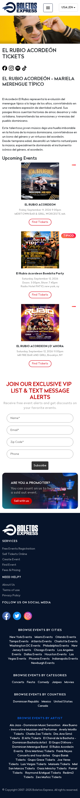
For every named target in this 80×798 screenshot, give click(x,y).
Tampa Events (19, 641)
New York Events (21, 637)
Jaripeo (57, 682)
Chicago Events (44, 650)
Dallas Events (33, 654)
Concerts (18, 682)
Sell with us (21, 501)
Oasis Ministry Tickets (52, 768)
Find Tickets (40, 222)
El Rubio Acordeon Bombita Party (40, 273)
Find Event (9, 564)
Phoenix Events (39, 658)
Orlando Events (65, 637)
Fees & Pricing (11, 570)
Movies (69, 682)
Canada (43, 706)
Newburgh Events (43, 663)
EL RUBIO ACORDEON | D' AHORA (40, 346)
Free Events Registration (18, 548)
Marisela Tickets (59, 764)
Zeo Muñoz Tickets (49, 777)
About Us (8, 584)
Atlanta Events (41, 641)
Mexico (46, 701)
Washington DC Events (24, 645)
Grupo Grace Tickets (41, 760)
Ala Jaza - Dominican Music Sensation (35, 725)
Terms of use (11, 590)
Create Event (11, 559)
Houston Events (56, 654)
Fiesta (31, 682)
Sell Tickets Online (14, 554)
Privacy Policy (11, 595)
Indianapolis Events (65, 658)
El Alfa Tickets (31, 738)
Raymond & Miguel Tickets (43, 773)
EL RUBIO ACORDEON (40, 204)
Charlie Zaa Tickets (38, 734)
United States (63, 701)
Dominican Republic (26, 701)
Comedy (43, 682)
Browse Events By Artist (40, 718)
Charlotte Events (66, 641)
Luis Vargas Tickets (33, 764)
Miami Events (44, 637)
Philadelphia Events (56, 645)
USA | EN (67, 7)
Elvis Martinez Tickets (39, 751)
